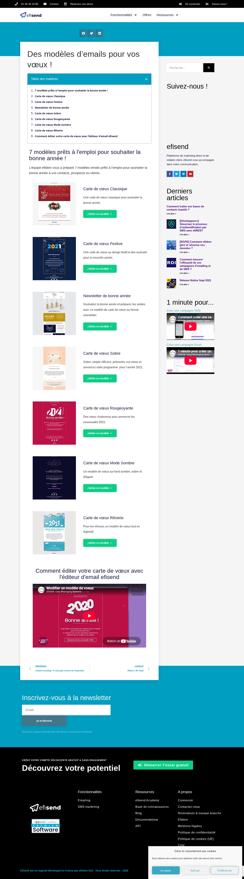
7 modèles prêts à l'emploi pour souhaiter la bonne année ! (71, 90)
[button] (83, 33)
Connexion (185, 800)
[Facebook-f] (170, 174)
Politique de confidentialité (196, 832)
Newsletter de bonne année (52, 107)
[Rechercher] (208, 67)
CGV (181, 845)
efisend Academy (147, 800)
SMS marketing (88, 806)
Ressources (165, 15)
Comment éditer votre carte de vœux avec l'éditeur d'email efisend (76, 136)
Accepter (165, 870)
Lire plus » (171, 213)
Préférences (224, 870)
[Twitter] (177, 174)
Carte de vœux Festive (48, 102)
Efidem (183, 819)
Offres (147, 15)
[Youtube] (190, 174)
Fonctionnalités (121, 15)
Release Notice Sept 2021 (195, 280)
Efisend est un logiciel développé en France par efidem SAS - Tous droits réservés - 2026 (74, 870)
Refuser (195, 870)
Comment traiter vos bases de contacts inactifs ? (185, 208)
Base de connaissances (152, 806)
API (137, 826)
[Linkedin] (183, 174)
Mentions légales (190, 826)
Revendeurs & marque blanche (199, 813)
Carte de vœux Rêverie (49, 130)
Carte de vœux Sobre (48, 113)
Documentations (146, 819)
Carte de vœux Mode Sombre (53, 124)
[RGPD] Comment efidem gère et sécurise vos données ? (195, 245)
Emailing (84, 800)
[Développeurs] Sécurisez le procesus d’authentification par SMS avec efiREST (193, 225)
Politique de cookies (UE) (196, 838)
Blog (138, 813)
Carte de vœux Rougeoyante (52, 119)
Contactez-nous (189, 806)
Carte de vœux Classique (50, 96)
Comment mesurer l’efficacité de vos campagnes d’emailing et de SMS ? (195, 264)
